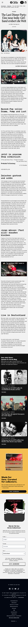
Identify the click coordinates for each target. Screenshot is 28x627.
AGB (14, 610)
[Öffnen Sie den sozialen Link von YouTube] (15, 588)
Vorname (4, 543)
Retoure (14, 608)
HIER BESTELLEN (5, 169)
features (4, 392)
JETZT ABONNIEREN (14, 564)
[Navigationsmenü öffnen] (2, 2)
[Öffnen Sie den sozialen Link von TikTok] (18, 588)
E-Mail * (5, 536)
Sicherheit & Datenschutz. (14, 573)
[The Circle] (14, 2)
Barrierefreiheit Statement (14, 615)
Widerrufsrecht (14, 606)
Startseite (3, 6)
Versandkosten (14, 600)
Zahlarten (14, 602)
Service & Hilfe (14, 604)
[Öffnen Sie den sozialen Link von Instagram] (12, 588)
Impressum (14, 613)
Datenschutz (14, 612)
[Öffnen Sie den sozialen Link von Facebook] (9, 588)
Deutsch (13, 621)
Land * (4, 550)
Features (9, 6)
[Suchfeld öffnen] (22, 2)
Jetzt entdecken (14, 491)
